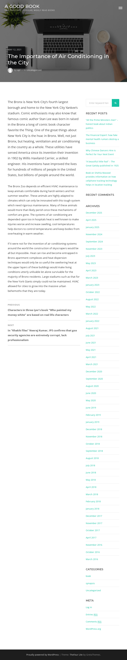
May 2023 (91, 263)
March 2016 (92, 559)
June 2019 (91, 407)
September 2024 (94, 241)
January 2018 (92, 508)
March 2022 (92, 313)
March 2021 (92, 364)
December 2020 (94, 371)
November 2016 (94, 544)
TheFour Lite (76, 654)
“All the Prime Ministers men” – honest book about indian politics (102, 123)
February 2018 (93, 501)
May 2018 (91, 479)
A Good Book (22, 6)
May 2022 (91, 306)
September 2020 (94, 378)
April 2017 (91, 537)
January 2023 (92, 284)
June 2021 (91, 342)
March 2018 (92, 494)
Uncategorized (34, 70)
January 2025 (92, 227)
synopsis (90, 583)
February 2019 (93, 414)
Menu (120, 8)
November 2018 (94, 436)
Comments (93, 621)
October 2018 (93, 443)
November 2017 (94, 523)
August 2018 (92, 458)
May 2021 (91, 349)
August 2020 (92, 386)
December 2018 (94, 429)
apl (18, 70)
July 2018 (90, 465)
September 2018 (94, 450)
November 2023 (94, 248)
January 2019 (92, 422)
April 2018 (91, 487)
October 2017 (93, 530)
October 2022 (93, 292)
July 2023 (90, 255)
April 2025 (91, 219)
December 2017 (94, 515)
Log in (89, 607)
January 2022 (92, 320)
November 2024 (94, 234)
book (88, 576)
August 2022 (92, 299)
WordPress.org (93, 628)
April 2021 (91, 357)
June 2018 (91, 472)
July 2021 (90, 335)
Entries (92, 614)
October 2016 (93, 552)
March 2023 (92, 277)
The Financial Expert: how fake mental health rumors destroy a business (102, 139)
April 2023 (91, 270)
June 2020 (91, 393)
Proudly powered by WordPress (42, 654)
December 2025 (94, 212)
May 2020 (91, 400)
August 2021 (92, 328)
